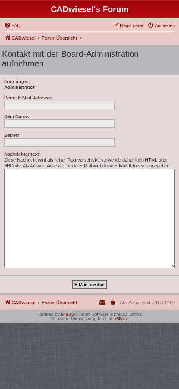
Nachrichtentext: (22, 154)
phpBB (67, 314)
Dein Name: (17, 116)
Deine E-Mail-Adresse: (28, 97)
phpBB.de (118, 318)
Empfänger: (17, 81)
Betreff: (12, 135)
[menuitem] (12, 25)
